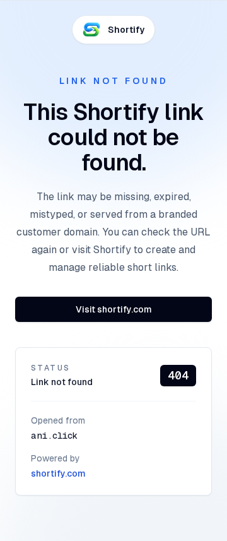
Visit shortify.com (114, 309)
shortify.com (58, 473)
